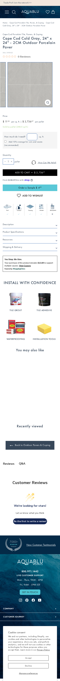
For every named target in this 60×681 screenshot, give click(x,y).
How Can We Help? (47, 162)
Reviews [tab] (8, 464)
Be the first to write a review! (30, 521)
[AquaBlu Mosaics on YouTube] (39, 600)
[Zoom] (48, 102)
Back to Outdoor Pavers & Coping (32, 445)
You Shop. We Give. (13, 259)
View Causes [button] (25, 266)
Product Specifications (13, 232)
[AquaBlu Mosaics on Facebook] (33, 600)
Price (5, 116)
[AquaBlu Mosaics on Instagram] (20, 600)
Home (5, 23)
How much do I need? (14, 136)
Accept (28, 658)
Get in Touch (30, 592)
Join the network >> (23, 2)
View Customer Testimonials (41, 544)
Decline (28, 666)
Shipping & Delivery (12, 247)
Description (8, 224)
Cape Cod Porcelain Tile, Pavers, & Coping (27, 23)
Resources (7, 239)
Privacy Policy (43, 650)
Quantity (7, 155)
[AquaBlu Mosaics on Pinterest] (26, 600)
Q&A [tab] (22, 464)
